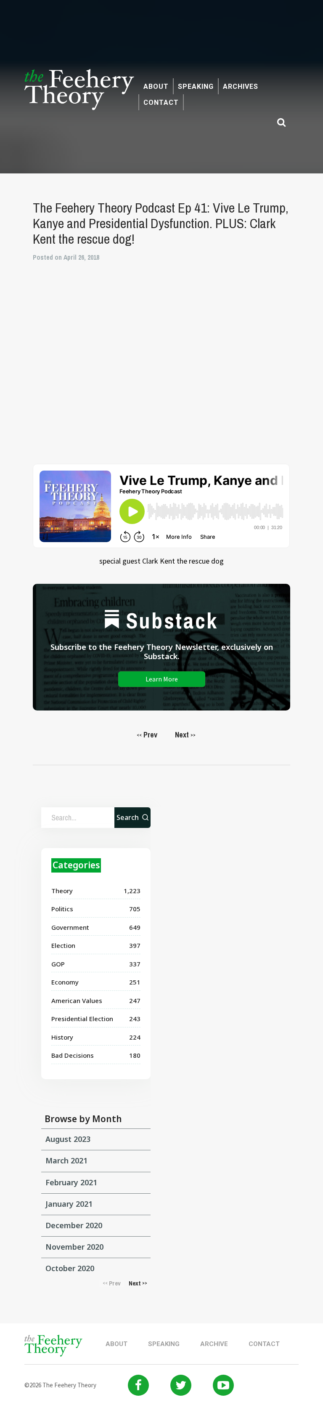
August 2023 (67, 1139)
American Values (76, 1000)
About (156, 86)
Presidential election (82, 1018)
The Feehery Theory (79, 94)
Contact (161, 102)
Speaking (196, 86)
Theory (62, 890)
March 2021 (66, 1160)
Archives (240, 86)
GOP (58, 964)
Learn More (162, 679)
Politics (62, 909)
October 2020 (69, 1268)
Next (185, 734)
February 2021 (71, 1182)
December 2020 (73, 1225)
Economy (65, 982)
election (63, 945)
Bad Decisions (72, 1055)
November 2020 (74, 1247)
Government (70, 927)
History (62, 1037)
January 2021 (69, 1204)
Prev (147, 734)
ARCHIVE (214, 1344)
